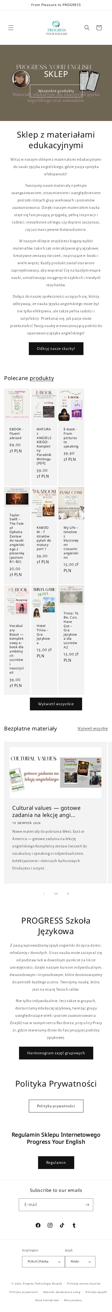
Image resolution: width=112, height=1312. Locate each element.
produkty (42, 378)
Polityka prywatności (56, 1106)
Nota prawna (73, 1300)
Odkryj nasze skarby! (56, 349)
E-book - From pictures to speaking (71, 437)
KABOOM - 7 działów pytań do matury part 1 (44, 538)
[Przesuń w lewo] (44, 894)
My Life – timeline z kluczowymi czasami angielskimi (71, 542)
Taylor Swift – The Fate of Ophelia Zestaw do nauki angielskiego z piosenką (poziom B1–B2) (17, 538)
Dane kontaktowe (47, 1300)
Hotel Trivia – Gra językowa (43, 634)
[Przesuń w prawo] (68, 894)
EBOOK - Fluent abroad (16, 433)
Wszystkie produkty (56, 91)
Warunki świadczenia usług (61, 1292)
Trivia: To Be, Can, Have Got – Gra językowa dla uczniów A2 (71, 630)
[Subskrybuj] (87, 1204)
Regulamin (56, 1163)
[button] (11, 28)
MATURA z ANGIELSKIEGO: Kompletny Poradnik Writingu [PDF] (44, 446)
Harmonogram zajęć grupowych (56, 1053)
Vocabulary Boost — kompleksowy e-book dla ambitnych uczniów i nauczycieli (17, 649)
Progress (29, 1283)
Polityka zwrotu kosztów (83, 1283)
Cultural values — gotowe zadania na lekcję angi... (46, 811)
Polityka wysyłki (96, 1292)
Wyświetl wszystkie (56, 704)
